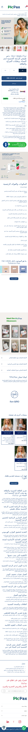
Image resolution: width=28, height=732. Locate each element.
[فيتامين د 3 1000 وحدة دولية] (21, 452)
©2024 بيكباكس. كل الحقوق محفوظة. (14, 729)
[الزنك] (7, 425)
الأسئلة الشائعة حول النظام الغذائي (18, 358)
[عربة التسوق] (3, 7)
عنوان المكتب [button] (24, 715)
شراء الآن (14, 83)
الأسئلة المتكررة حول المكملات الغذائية (17, 370)
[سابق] (25, 31)
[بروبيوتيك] (21, 425)
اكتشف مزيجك (14, 278)
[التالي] (2, 31)
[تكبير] (25, 42)
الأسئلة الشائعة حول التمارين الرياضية (17, 364)
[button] (14, 711)
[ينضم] (4, 691)
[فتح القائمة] (24, 7)
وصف (25, 105)
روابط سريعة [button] (24, 706)
